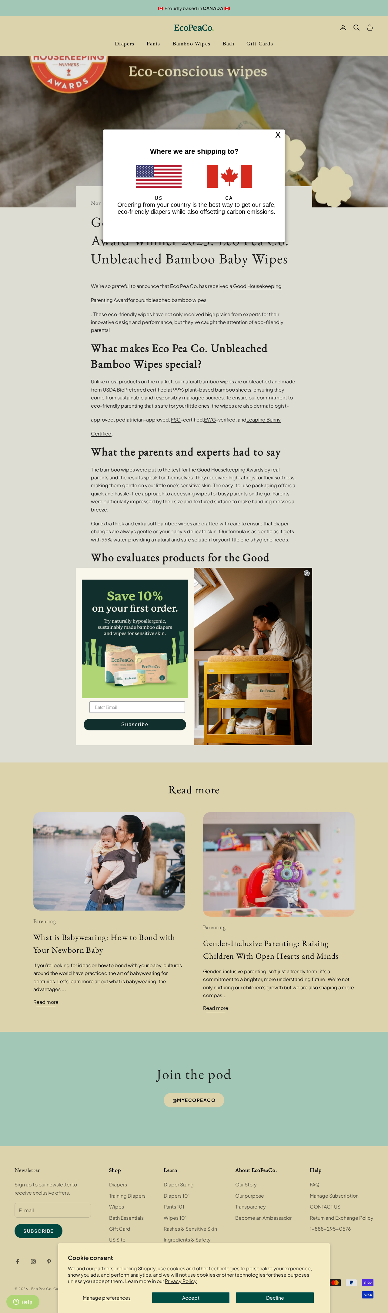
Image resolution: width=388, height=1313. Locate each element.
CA (229, 198)
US (159, 198)
